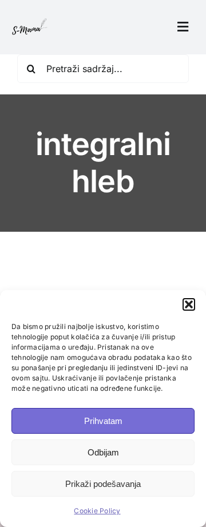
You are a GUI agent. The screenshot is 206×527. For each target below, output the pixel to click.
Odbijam (103, 452)
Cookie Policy (97, 510)
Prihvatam (103, 421)
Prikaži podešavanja (103, 484)
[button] (189, 304)
